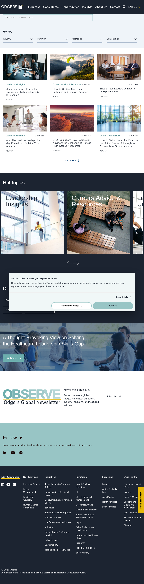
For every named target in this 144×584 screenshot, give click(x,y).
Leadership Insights (21, 201)
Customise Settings (70, 306)
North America (109, 502)
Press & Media (131, 497)
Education (50, 508)
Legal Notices (130, 513)
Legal (78, 522)
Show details (121, 297)
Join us (127, 492)
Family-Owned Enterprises (58, 513)
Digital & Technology (86, 510)
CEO (78, 492)
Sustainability (51, 545)
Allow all (113, 306)
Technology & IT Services (57, 550)
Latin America (109, 507)
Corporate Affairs (84, 505)
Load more (70, 160)
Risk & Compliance (85, 548)
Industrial (49, 527)
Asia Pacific (108, 497)
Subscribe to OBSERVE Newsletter (130, 505)
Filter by (7, 32)
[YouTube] (13, 453)
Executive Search (31, 484)
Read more (10, 358)
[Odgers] (11, 7)
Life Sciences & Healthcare (58, 522)
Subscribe (111, 396)
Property (80, 543)
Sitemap (128, 525)
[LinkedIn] (5, 453)
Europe (105, 484)
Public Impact (51, 540)
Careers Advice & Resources (96, 201)
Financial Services (54, 517)
